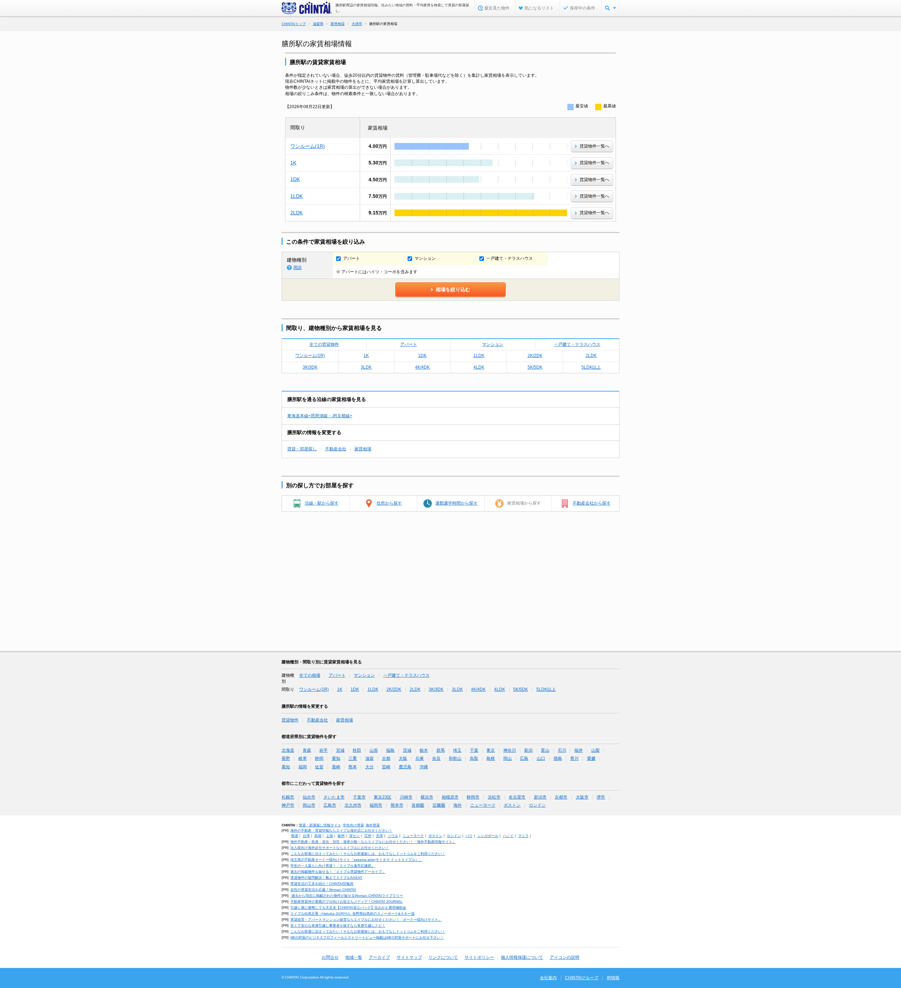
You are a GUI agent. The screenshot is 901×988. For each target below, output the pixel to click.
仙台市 (309, 797)
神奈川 (509, 750)
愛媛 (591, 758)
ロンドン (537, 805)
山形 (374, 750)
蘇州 (341, 836)
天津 (379, 836)
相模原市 (450, 797)
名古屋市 (517, 797)
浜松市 (494, 797)
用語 (297, 267)
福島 (390, 750)
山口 (541, 758)
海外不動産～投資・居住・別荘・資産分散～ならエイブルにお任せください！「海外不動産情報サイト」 (373, 842)
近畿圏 (439, 805)
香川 (574, 758)
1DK (295, 179)
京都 (386, 758)
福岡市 (376, 805)
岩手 (323, 750)
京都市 (561, 797)
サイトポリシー (479, 957)
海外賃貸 (373, 825)
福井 (578, 750)
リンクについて (443, 957)
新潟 (528, 750)
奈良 (436, 758)
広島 (524, 758)
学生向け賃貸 (353, 825)
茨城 (407, 750)
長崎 (336, 767)
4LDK (478, 367)
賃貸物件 (290, 720)
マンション (492, 344)
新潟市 (540, 797)
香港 (294, 836)
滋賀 (369, 758)
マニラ (523, 836)
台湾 (306, 836)
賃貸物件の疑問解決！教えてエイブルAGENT (326, 878)
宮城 (340, 750)
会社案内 (548, 978)
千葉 (474, 750)
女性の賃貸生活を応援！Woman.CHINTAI (323, 890)
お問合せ (330, 957)
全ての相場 (309, 675)
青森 (307, 750)
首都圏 (417, 805)
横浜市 (427, 797)
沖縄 (424, 767)
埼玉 (457, 750)
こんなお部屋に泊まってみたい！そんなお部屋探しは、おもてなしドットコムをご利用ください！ (367, 854)
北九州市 (353, 805)
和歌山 (455, 758)
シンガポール (487, 836)
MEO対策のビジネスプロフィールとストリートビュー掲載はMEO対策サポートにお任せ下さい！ (367, 937)
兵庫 (419, 758)
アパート (408, 344)
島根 (490, 758)
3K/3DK (310, 367)
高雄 (317, 836)
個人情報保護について (522, 957)
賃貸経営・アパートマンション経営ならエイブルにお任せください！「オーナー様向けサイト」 (366, 919)
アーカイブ (379, 957)
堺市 (601, 797)
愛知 (336, 758)
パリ (469, 836)
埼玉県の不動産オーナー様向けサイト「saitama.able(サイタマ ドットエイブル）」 (356, 860)
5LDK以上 (591, 367)
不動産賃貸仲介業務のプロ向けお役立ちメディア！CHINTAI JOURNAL (346, 901)
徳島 (558, 758)
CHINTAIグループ (581, 978)
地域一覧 (353, 957)
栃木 (424, 750)
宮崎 (386, 767)
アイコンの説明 (564, 957)
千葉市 (359, 797)
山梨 (595, 750)
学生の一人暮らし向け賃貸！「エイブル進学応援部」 (332, 866)
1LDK (296, 196)
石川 (562, 750)
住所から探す (389, 503)
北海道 (288, 750)
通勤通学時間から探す (456, 503)
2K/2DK (535, 356)
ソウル (393, 836)
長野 (286, 758)
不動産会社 (335, 449)
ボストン (512, 805)
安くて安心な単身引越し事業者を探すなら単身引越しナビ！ (337, 925)
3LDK (366, 367)
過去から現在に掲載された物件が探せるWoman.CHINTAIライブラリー (346, 896)
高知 (286, 767)
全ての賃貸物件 (324, 344)
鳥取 (474, 758)
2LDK (296, 212)
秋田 (357, 750)
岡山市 (309, 805)
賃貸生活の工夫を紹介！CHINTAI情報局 (321, 884)
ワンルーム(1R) (307, 146)
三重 (352, 758)
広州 (367, 836)
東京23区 (382, 797)
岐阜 (302, 758)
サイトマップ (409, 957)
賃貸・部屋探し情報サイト (320, 825)
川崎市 (406, 797)
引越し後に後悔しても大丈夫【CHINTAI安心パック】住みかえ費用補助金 (348, 907)
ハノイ (508, 836)
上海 (329, 836)
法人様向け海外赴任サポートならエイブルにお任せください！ (339, 848)
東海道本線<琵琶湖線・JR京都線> (319, 416)
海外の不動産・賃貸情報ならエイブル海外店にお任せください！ (341, 830)
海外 (457, 805)
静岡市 (473, 797)
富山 (545, 750)
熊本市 (397, 805)
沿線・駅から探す (322, 503)
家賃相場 (362, 449)
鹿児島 (405, 767)
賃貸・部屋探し (302, 449)
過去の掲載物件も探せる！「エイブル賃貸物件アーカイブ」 (337, 872)
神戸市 (288, 805)
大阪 (403, 758)
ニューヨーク (483, 805)
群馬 (440, 750)
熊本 (352, 767)
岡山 (507, 758)
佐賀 (319, 767)
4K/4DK (422, 367)
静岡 (319, 758)
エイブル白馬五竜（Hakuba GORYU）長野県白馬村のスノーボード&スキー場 (352, 913)
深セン (354, 836)
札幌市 (288, 797)
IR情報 (613, 978)
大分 (369, 767)
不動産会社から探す (592, 503)
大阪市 (582, 797)
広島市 (329, 805)
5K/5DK (535, 367)
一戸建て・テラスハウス (577, 344)
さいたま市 (334, 797)
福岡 (302, 767)
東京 (490, 750)
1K (293, 162)
